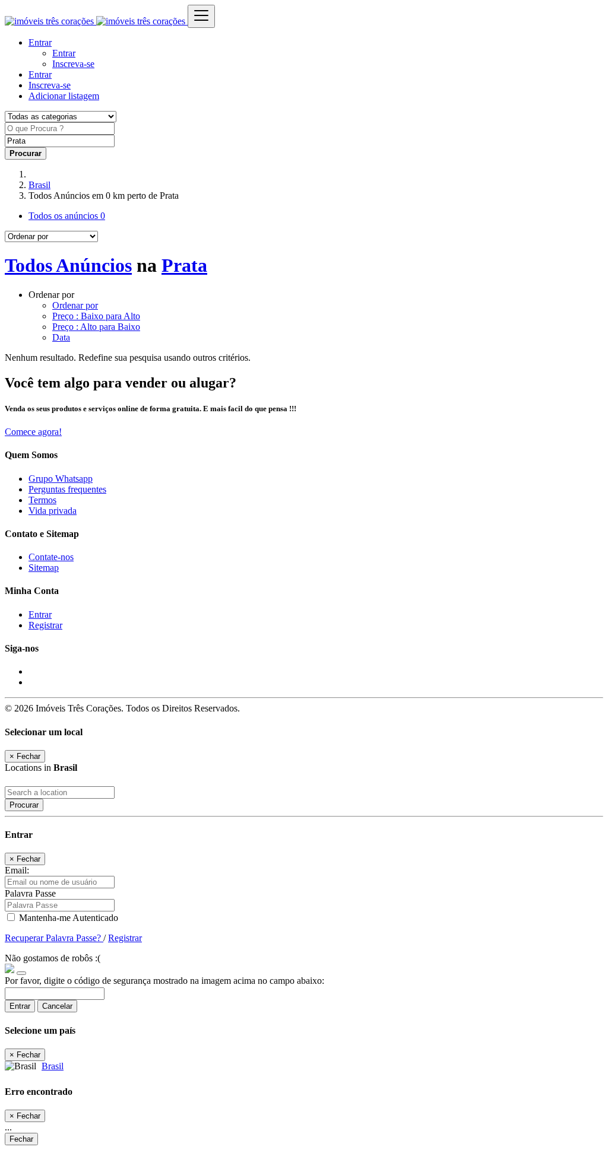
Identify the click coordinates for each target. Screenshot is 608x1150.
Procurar (24, 804)
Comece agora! (33, 432)
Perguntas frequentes (67, 489)
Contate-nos (51, 557)
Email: (17, 870)
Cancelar (57, 1006)
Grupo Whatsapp (60, 479)
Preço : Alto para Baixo (96, 327)
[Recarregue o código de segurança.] (21, 970)
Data (61, 337)
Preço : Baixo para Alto (96, 316)
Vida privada (52, 511)
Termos (42, 500)
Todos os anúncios (66, 216)
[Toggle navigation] (201, 16)
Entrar (63, 53)
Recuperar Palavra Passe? (54, 938)
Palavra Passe (30, 893)
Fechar (21, 1139)
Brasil (39, 185)
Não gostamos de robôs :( (52, 958)
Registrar (45, 625)
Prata (184, 265)
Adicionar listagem (63, 96)
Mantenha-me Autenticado (67, 918)
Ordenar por (75, 305)
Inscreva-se (73, 64)
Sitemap (43, 568)
